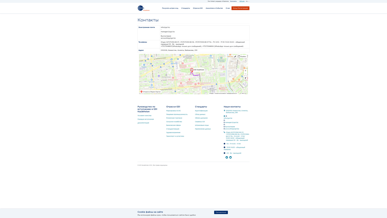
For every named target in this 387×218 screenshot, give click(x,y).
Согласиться (221, 212)
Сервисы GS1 (200, 121)
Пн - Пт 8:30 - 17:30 (234, 144)
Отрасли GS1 (198, 8)
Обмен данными (201, 118)
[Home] (144, 8)
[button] (247, 1)
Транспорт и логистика (175, 136)
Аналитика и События (214, 8)
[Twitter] (227, 157)
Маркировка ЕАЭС (173, 111)
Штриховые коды (202, 125)
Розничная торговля (174, 118)
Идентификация (201, 111)
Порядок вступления (146, 119)
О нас (228, 8)
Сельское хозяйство (174, 121)
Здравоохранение (173, 132)
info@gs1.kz (228, 118)
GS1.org (242, 1)
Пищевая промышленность (176, 114)
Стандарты (185, 8)
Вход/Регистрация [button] (240, 8)
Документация (143, 123)
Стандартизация (172, 129)
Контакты (233, 1)
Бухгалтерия (230, 126)
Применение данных (203, 129)
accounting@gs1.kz (232, 129)
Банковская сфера (173, 125)
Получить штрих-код (170, 8)
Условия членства (144, 115)
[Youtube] (230, 157)
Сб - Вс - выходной (234, 153)
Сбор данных (200, 114)
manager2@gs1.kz (231, 122)
